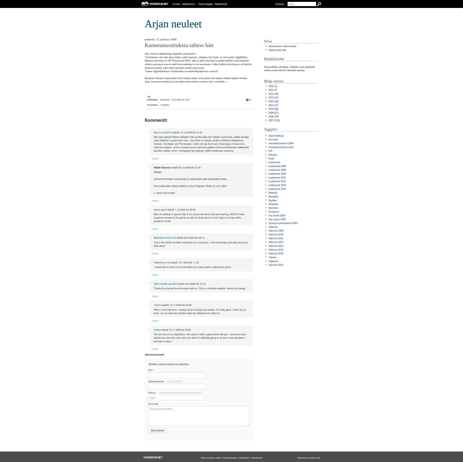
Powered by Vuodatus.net (309, 457)
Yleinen (165, 105)
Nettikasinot (188, 4)
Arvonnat (273, 139)
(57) (273, 112)
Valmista (273, 227)
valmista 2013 (276, 265)
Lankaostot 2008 (277, 166)
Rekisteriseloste (230, 457)
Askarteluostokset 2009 (281, 143)
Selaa (206, 4)
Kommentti (153, 403)
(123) (274, 120)
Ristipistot (274, 211)
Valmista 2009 (276, 230)
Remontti (273, 208)
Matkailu (273, 192)
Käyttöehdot (244, 457)
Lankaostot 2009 (277, 170)
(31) (273, 97)
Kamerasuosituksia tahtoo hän (179, 45)
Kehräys (273, 154)
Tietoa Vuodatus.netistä (211, 457)
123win (158, 305)
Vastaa (155, 158)
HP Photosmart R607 (179, 60)
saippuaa (273, 261)
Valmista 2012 (276, 242)
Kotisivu (175, 392)
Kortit (271, 158)
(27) (273, 105)
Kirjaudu (279, 4)
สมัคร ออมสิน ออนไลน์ (165, 283)
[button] (196, 4)
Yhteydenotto (256, 457)
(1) (273, 86)
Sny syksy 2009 (277, 219)
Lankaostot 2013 (277, 185)
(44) (273, 101)
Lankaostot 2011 (277, 177)
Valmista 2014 (276, 249)
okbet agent (160, 209)
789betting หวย (162, 262)
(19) (273, 93)
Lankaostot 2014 (277, 189)
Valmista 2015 (276, 253)
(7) (273, 90)
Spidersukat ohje (277, 50)
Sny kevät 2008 (277, 215)
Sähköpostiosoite (165, 381)
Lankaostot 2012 (277, 181)
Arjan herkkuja (276, 135)
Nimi (151, 370)
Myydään (273, 196)
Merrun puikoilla (163, 132)
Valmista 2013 (276, 246)
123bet (157, 329)
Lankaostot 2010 (277, 173)
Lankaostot (274, 162)
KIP (271, 151)
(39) (273, 109)
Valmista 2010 (276, 234)
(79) (273, 116)
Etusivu (176, 4)
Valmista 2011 (276, 238)
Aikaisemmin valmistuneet (282, 46)
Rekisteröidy (221, 4)
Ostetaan (273, 204)
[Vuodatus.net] (153, 457)
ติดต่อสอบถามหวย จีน (165, 237)
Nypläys (273, 200)
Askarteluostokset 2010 (281, 147)
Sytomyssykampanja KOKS (283, 223)
